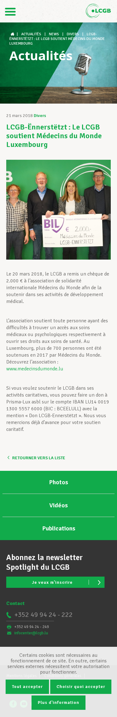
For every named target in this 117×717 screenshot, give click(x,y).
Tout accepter (27, 686)
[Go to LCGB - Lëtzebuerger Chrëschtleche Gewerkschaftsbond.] (13, 34)
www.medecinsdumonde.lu (34, 369)
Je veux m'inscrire (52, 582)
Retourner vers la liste (38, 458)
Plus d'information (58, 702)
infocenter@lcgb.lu (31, 633)
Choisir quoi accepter (80, 686)
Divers (40, 115)
